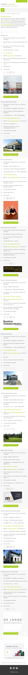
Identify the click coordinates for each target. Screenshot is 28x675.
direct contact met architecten (7, 24)
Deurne (10, 166)
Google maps (21, 108)
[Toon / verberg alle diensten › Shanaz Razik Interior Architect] (15, 254)
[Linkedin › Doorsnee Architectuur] (10, 198)
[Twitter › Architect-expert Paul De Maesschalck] (4, 547)
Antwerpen (5, 166)
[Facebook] (14, 668)
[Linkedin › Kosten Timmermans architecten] (10, 317)
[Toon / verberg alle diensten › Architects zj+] (15, 63)
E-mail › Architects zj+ (8, 52)
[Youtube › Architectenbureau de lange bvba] (14, 609)
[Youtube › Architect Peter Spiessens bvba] (14, 429)
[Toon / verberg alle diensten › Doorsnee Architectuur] (15, 186)
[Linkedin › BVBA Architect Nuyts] (10, 368)
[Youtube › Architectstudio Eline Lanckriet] (14, 136)
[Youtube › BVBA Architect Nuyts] (14, 368)
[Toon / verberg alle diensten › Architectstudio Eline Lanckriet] (15, 127)
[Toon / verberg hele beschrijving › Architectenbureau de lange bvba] (15, 593)
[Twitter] (11, 668)
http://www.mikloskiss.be (12, 469)
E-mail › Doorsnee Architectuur (10, 174)
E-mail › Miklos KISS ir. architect (10, 466)
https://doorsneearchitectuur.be (14, 177)
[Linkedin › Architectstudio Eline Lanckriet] (10, 136)
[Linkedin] (17, 668)
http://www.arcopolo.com (12, 528)
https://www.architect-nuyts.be (14, 353)
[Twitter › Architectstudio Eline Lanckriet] (4, 136)
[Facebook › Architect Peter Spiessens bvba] (7, 429)
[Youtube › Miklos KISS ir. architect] (14, 489)
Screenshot (19, 55)
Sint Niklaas (14, 578)
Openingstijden (7, 66)
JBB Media (13, 671)
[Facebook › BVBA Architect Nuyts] (7, 368)
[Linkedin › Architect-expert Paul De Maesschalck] (10, 547)
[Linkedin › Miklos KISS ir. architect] (10, 489)
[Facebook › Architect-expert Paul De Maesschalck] (7, 547)
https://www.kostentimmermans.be (14, 299)
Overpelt (10, 286)
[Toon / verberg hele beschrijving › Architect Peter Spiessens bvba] (15, 417)
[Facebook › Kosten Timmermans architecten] (7, 317)
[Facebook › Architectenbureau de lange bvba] (7, 609)
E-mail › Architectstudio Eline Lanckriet (11, 118)
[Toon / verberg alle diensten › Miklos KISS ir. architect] (15, 476)
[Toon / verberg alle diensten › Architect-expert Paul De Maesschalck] (15, 534)
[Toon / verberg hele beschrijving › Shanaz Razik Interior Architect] (15, 250)
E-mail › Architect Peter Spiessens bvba (12, 409)
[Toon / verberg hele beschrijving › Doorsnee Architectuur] (15, 182)
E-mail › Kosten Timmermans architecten (12, 296)
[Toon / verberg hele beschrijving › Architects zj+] (15, 59)
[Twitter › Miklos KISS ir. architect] (4, 489)
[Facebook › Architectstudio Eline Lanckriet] (7, 136)
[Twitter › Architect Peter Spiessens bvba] (4, 429)
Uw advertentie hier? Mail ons (14, 657)
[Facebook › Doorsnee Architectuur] (7, 198)
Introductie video (20, 483)
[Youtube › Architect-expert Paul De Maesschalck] (14, 547)
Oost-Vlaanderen (7, 108)
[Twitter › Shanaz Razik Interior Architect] (4, 263)
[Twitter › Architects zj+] (4, 72)
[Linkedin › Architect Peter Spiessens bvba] (10, 429)
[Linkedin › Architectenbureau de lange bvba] (10, 609)
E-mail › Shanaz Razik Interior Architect (11, 243)
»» (16, 32)
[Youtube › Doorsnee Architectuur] (14, 198)
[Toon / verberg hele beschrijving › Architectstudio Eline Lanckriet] (15, 123)
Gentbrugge (14, 108)
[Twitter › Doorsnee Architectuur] (4, 198)
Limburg (5, 286)
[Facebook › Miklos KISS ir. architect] (7, 489)
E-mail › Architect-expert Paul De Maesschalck (13, 525)
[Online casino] (14, 643)
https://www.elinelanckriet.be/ (13, 121)
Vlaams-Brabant (6, 340)
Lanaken (10, 456)
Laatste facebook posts (9, 192)
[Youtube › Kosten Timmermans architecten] (14, 317)
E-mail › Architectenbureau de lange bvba (12, 586)
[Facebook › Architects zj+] (7, 72)
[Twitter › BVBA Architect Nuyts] (4, 368)
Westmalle (11, 517)
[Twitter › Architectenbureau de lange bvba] (4, 609)
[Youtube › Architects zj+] (14, 72)
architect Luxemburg (5, 21)
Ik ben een (22, 1)
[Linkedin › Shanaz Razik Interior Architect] (10, 263)
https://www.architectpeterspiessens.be (15, 412)
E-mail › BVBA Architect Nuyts (10, 350)
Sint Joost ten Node (16, 42)
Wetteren (14, 234)
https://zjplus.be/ (11, 55)
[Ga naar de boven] (26, 97)
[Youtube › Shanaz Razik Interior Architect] (14, 263)
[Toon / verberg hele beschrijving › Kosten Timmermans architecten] (15, 303)
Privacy (16, 671)
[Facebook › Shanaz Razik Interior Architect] (7, 263)
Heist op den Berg (13, 399)
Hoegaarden (14, 340)
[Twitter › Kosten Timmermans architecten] (4, 317)
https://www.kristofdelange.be (13, 589)
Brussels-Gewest (7, 42)
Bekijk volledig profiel (10, 96)
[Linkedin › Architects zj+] (10, 72)
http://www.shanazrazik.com (13, 246)
